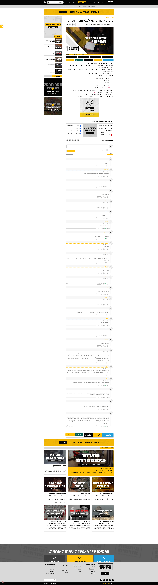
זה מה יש (93, 571)
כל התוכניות (92, 566)
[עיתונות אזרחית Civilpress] (105, 567)
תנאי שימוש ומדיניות (50, 573)
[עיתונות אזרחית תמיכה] (104, 580)
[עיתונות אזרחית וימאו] (107, 580)
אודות (74, 2)
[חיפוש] (48, 2)
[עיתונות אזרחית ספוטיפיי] (110, 580)
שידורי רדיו (65, 569)
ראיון (80, 571)
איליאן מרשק (78, 568)
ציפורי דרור (92, 569)
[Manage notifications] (3, 582)
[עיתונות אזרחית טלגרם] (101, 580)
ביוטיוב (100, 85)
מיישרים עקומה (91, 568)
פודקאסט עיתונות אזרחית (89, 6)
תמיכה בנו (75, 6)
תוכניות (103, 2)
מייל (97, 96)
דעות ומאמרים (92, 2)
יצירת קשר (68, 2)
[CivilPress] (110, 2)
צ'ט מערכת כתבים (67, 6)
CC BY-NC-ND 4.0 (107, 583)
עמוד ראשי (112, 17)
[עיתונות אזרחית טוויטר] (113, 580)
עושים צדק (92, 573)
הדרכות (66, 572)
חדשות (98, 2)
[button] (1, 26)
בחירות (80, 6)
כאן (95, 92)
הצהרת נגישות (52, 571)
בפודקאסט (110, 87)
